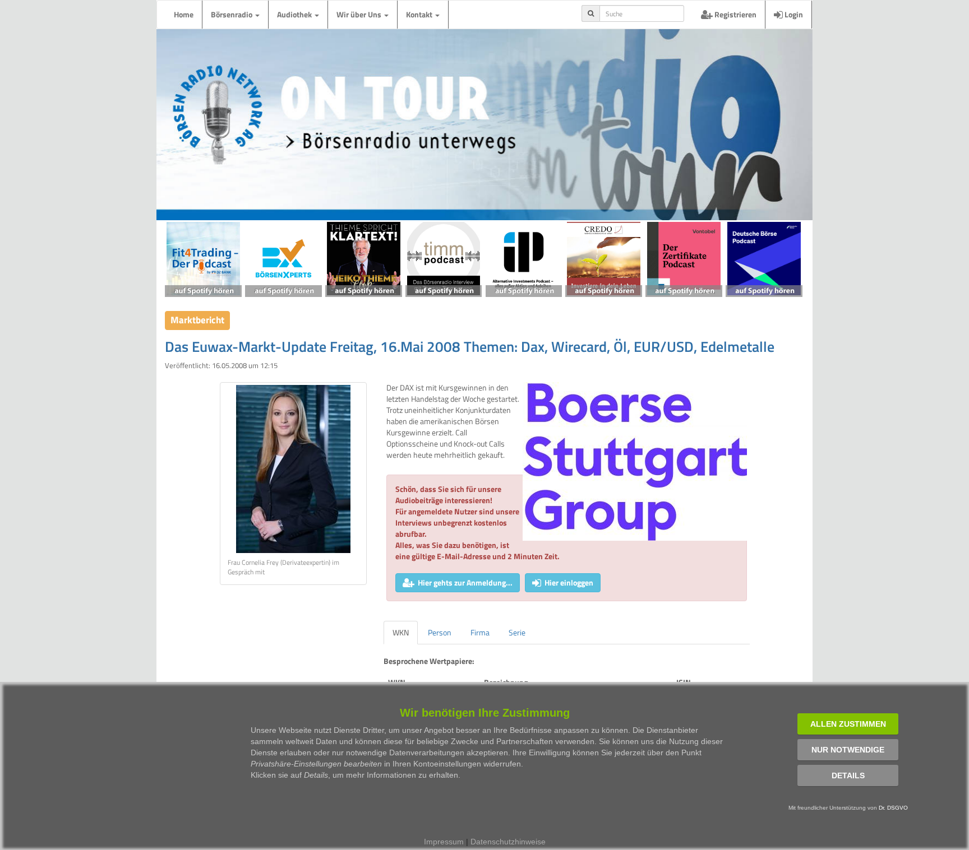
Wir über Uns (359, 14)
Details (848, 775)
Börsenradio (232, 14)
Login (793, 14)
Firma (480, 632)
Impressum (444, 841)
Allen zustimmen (848, 723)
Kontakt (420, 14)
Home (183, 14)
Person (439, 632)
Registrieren (734, 14)
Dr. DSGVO (893, 808)
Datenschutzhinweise (508, 841)
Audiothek (295, 14)
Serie (517, 632)
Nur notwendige (847, 749)
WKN (401, 632)
